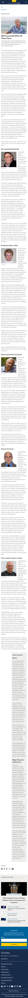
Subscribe (14, 944)
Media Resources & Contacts (6, 963)
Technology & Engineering (14, 894)
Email (2, 937)
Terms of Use (7, 996)
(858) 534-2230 (4, 958)
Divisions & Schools (13, 990)
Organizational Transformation (7, 977)
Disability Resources (5, 972)
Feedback (21, 996)
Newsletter (3, 966)
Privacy (17, 996)
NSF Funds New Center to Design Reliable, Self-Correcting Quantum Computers (14, 900)
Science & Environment (14, 906)
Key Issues (3, 983)
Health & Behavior (12, 913)
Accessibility (13, 996)
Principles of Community (6, 974)
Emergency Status (4, 969)
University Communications (6, 980)
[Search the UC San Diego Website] (26, 2)
